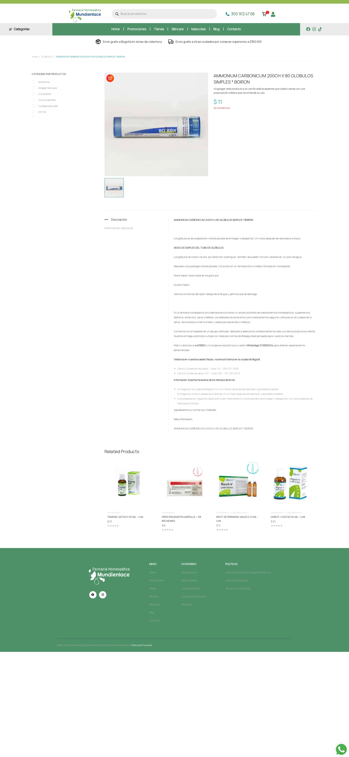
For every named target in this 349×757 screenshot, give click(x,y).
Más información (183, 419)
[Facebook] (308, 29)
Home (35, 56)
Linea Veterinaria (238, 512)
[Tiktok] (320, 29)
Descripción (119, 220)
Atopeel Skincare (47, 88)
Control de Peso (47, 100)
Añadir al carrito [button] (129, 516)
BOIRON (234, 120)
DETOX (42, 112)
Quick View (129, 472)
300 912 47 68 (242, 13)
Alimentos (44, 82)
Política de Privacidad (141, 645)
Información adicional (119, 228)
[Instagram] (314, 29)
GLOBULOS (46, 56)
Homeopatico (249, 113)
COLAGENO (44, 94)
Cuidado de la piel (48, 106)
